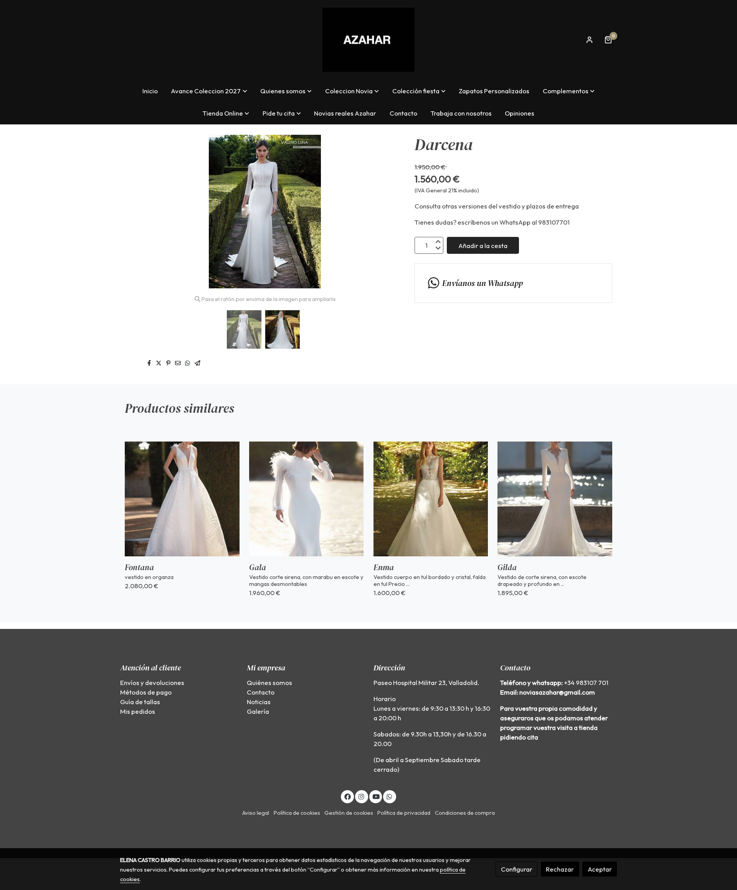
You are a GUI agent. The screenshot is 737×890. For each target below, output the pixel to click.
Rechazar (560, 869)
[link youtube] (376, 796)
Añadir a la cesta (482, 245)
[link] (368, 40)
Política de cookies (297, 812)
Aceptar (600, 869)
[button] (209, 90)
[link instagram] (361, 796)
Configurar (516, 869)
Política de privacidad (403, 812)
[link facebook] (347, 796)
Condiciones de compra (465, 812)
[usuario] (590, 39)
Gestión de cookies (348, 812)
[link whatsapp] (389, 796)
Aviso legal (255, 812)
